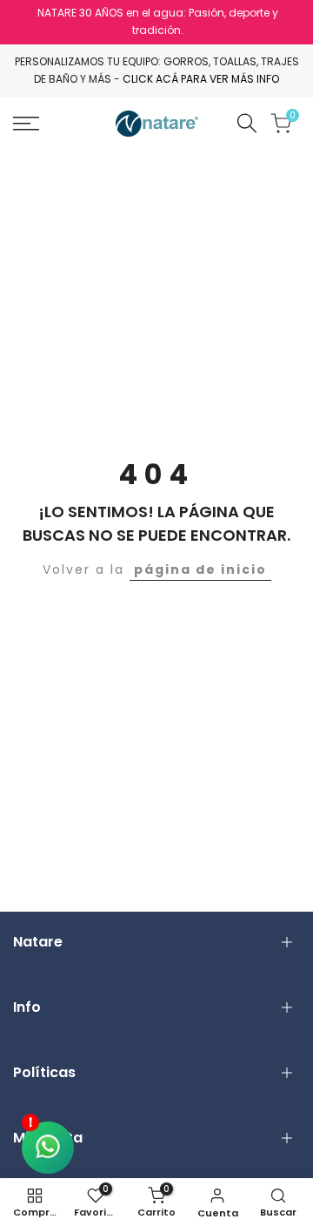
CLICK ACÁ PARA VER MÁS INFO (201, 78)
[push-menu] (26, 123)
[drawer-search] (246, 123)
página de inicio (200, 569)
